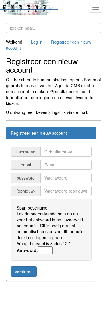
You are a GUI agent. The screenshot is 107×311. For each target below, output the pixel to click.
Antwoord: (27, 250)
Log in (37, 42)
